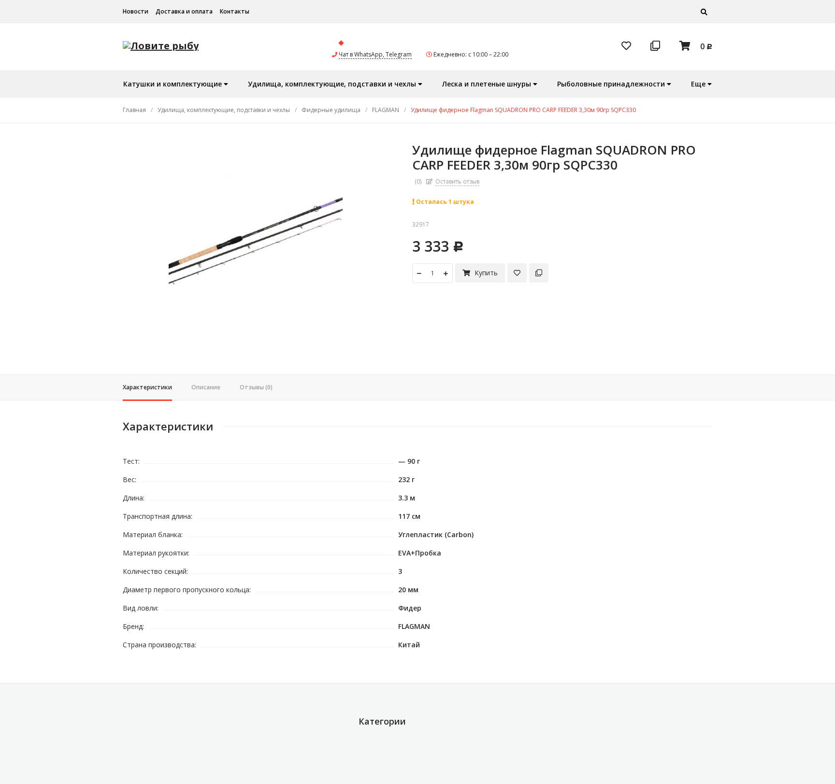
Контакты (234, 11)
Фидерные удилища (331, 110)
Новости (135, 11)
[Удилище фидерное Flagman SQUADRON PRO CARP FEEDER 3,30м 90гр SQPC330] (255, 239)
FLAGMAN (385, 110)
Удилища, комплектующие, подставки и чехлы (224, 110)
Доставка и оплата (184, 11)
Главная (134, 110)
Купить (485, 272)
